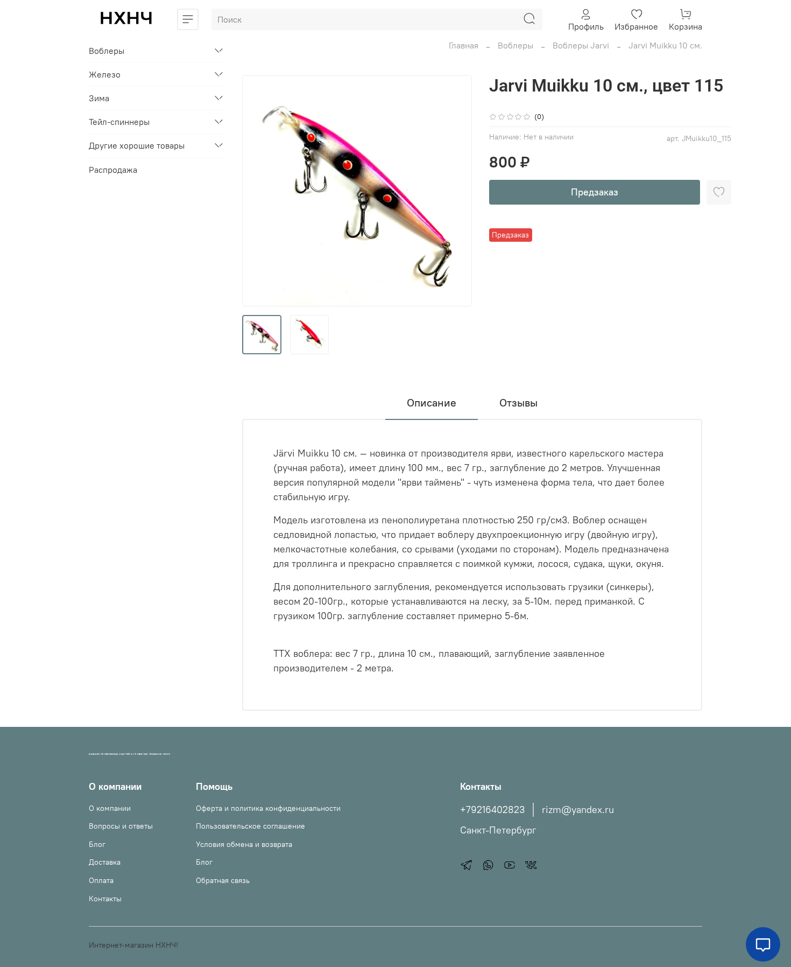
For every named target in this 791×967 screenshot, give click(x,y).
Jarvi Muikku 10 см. (665, 45)
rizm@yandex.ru (578, 810)
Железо (105, 74)
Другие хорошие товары (137, 145)
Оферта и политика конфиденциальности (268, 808)
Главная (463, 45)
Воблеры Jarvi (581, 45)
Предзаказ (594, 192)
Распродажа (113, 169)
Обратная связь (223, 880)
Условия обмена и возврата (244, 844)
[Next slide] (455, 191)
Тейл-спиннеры (119, 121)
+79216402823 (492, 810)
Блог (97, 844)
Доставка (105, 862)
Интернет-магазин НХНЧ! (133, 945)
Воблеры (515, 45)
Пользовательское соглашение (250, 826)
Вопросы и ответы (121, 826)
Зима (99, 98)
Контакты (105, 898)
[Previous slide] (259, 191)
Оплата (101, 880)
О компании (110, 808)
